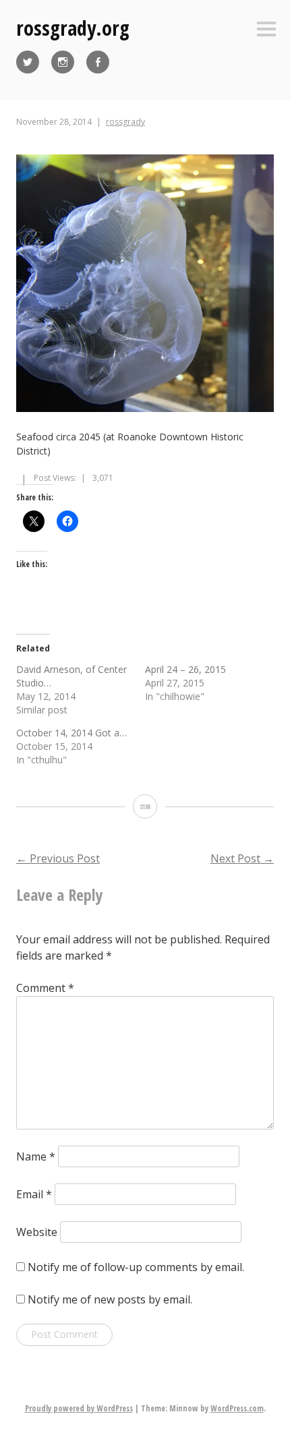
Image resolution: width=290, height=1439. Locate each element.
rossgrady (125, 121)
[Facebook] (98, 62)
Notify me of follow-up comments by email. (136, 1267)
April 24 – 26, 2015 (185, 669)
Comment (45, 987)
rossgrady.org (72, 28)
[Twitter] (27, 62)
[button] (145, 284)
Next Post (242, 858)
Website (36, 1232)
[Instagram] (63, 62)
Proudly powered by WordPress (79, 1408)
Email (34, 1194)
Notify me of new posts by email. (110, 1299)
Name (35, 1156)
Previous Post (58, 858)
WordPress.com (237, 1408)
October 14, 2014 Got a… (71, 732)
